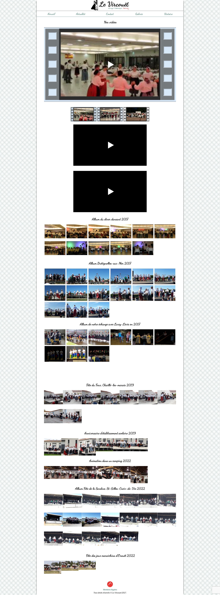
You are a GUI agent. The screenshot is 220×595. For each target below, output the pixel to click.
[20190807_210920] (72, 416)
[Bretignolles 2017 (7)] (55, 293)
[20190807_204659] (53, 397)
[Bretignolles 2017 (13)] (55, 310)
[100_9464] (142, 337)
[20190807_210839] (53, 416)
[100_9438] (55, 337)
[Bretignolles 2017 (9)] (98, 293)
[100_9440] (76, 337)
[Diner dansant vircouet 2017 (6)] (164, 232)
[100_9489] (76, 370)
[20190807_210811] (166, 397)
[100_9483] (142, 354)
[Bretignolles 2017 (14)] (76, 310)
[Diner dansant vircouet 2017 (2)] (76, 232)
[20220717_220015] (87, 565)
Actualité (80, 14)
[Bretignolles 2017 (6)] (164, 276)
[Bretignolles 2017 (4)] (120, 276)
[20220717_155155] (52, 567)
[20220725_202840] (87, 472)
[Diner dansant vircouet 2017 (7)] (55, 249)
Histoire (168, 14)
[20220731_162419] (148, 520)
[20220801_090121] (129, 536)
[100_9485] (164, 354)
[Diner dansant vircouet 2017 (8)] (76, 249)
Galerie (139, 14)
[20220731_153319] (91, 520)
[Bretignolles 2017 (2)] (76, 276)
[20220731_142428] (72, 501)
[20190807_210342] (110, 397)
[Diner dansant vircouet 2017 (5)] (142, 232)
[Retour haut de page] (110, 586)
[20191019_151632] (87, 449)
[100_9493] (142, 370)
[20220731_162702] (53, 538)
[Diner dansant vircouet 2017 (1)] (55, 232)
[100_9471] (76, 354)
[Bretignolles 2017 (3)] (98, 276)
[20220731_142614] (91, 501)
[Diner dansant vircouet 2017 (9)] (98, 249)
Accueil (51, 14)
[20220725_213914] (121, 472)
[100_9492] (120, 370)
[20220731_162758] (72, 538)
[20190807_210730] (129, 397)
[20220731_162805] (91, 538)
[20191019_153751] (104, 444)
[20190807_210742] (148, 397)
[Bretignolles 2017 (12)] (164, 293)
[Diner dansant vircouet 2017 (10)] (120, 249)
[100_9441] (98, 337)
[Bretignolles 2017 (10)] (120, 293)
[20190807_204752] (72, 397)
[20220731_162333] (129, 520)
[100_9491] (98, 370)
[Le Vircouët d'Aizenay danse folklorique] (110, 5)
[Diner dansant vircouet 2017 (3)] (98, 232)
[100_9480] (120, 354)
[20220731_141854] (53, 501)
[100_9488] (55, 370)
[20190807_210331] (91, 397)
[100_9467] (164, 337)
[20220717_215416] (69, 566)
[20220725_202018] (52, 472)
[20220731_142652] (110, 501)
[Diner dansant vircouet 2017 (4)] (120, 232)
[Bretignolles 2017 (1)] (55, 276)
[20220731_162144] (110, 520)
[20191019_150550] (52, 449)
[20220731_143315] (148, 501)
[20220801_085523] (53, 519)
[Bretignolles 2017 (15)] (98, 310)
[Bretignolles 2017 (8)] (76, 293)
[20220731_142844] (129, 501)
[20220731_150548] (72, 520)
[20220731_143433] (166, 501)
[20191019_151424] (69, 449)
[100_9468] (55, 354)
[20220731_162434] (166, 520)
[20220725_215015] (139, 477)
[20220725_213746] (104, 472)
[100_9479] (98, 354)
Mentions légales (110, 590)
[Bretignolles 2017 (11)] (142, 293)
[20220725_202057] (69, 472)
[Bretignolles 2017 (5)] (142, 276)
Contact (110, 14)
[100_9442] (120, 337)
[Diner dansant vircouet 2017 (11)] (142, 249)
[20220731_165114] (110, 538)
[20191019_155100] (139, 444)
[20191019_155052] (121, 444)
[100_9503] (164, 370)
